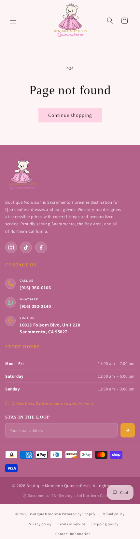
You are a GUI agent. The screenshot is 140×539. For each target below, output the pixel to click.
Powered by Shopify (78, 514)
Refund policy (113, 514)
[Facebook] (41, 247)
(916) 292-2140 (35, 306)
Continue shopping (70, 115)
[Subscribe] (127, 430)
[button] (13, 20)
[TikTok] (26, 247)
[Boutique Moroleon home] (21, 174)
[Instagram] (11, 247)
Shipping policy (105, 524)
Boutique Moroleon (45, 514)
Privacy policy (40, 524)
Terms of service (71, 524)
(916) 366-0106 (35, 288)
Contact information (73, 533)
